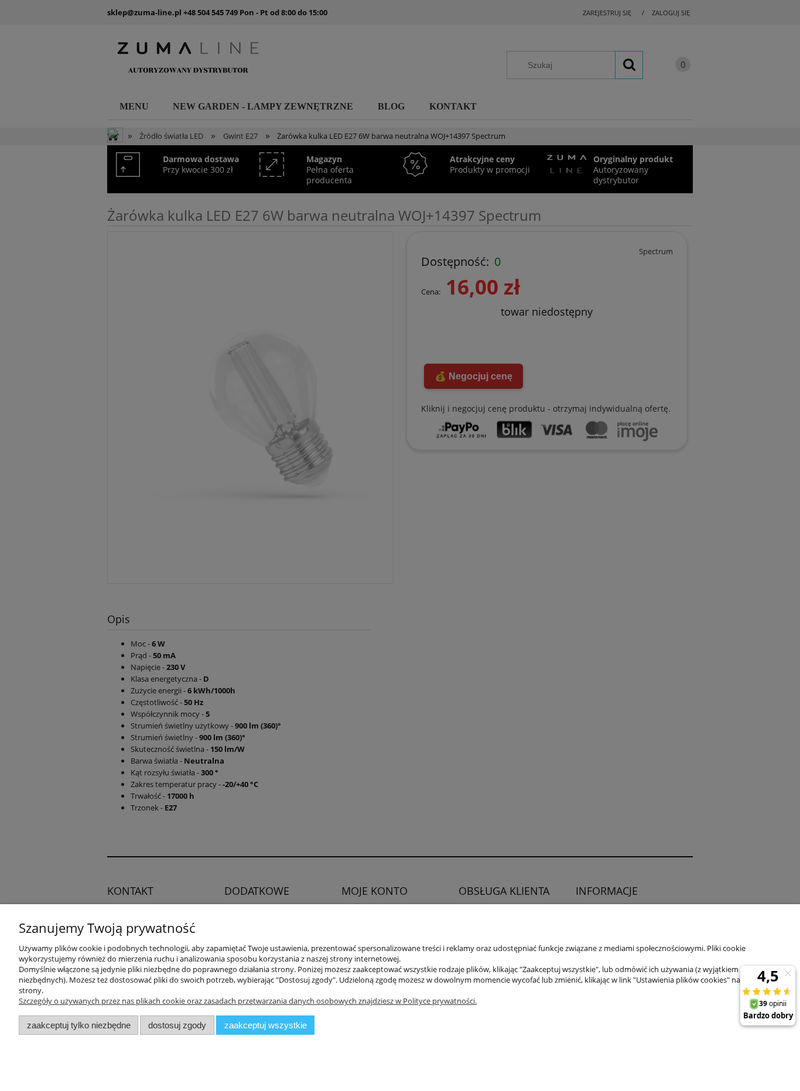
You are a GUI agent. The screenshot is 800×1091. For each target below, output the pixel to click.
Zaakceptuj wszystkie (265, 1025)
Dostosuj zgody (177, 1025)
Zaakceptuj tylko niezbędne (79, 1025)
